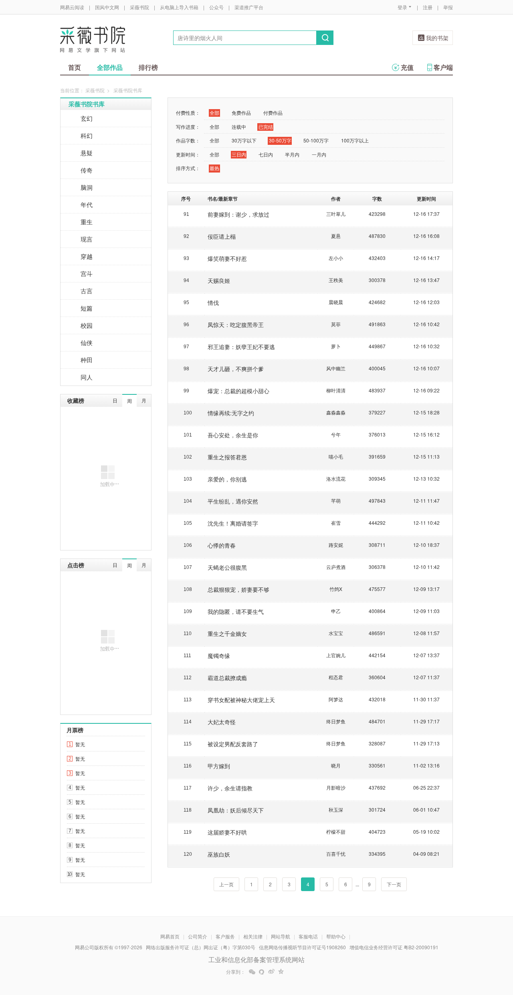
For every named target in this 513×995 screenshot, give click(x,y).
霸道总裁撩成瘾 (227, 678)
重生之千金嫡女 (227, 633)
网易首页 (170, 936)
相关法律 (253, 936)
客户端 (443, 67)
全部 (214, 112)
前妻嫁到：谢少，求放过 (238, 214)
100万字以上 (355, 140)
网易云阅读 (72, 7)
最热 (214, 167)
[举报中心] (475, 948)
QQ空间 (281, 972)
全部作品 (110, 67)
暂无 (80, 744)
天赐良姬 (219, 280)
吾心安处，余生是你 (233, 435)
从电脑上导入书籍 (179, 7)
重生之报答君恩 (227, 457)
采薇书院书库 (87, 104)
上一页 (226, 884)
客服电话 (308, 936)
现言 (87, 239)
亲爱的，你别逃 (227, 479)
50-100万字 (316, 140)
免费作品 (241, 112)
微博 (271, 972)
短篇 (87, 308)
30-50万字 (280, 140)
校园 (87, 325)
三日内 (239, 154)
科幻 (87, 135)
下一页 (394, 884)
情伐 (213, 302)
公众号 (216, 7)
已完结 (266, 126)
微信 (252, 972)
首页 (74, 67)
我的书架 (437, 38)
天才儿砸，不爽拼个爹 (236, 369)
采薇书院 (139, 7)
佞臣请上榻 (222, 236)
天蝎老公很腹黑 (227, 567)
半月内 (292, 154)
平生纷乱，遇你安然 (233, 501)
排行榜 (148, 67)
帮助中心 (335, 936)
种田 (87, 359)
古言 (87, 290)
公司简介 (197, 936)
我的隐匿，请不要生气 (236, 611)
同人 (87, 377)
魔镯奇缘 (219, 656)
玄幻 (87, 118)
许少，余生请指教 (230, 788)
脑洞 (87, 187)
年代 (87, 204)
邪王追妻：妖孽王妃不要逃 (241, 347)
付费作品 (273, 112)
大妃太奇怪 (222, 722)
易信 (262, 972)
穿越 (87, 256)
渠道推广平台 (248, 7)
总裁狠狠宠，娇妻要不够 (238, 589)
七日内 (266, 154)
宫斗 (87, 273)
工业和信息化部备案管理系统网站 (256, 959)
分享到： (235, 972)
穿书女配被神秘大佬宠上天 (241, 700)
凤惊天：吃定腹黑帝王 (236, 325)
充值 (407, 67)
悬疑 (87, 152)
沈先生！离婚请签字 (233, 523)
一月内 (319, 154)
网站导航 (280, 936)
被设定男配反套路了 (233, 744)
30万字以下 (244, 140)
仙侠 (87, 342)
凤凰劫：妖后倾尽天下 (236, 810)
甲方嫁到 (219, 766)
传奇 (87, 170)
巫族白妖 (219, 854)
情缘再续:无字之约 (231, 413)
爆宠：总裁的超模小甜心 (238, 391)
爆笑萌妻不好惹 (227, 258)
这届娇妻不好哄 (227, 832)
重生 (87, 221)
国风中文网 (107, 7)
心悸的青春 (222, 545)
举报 (448, 7)
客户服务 (225, 936)
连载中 (239, 126)
